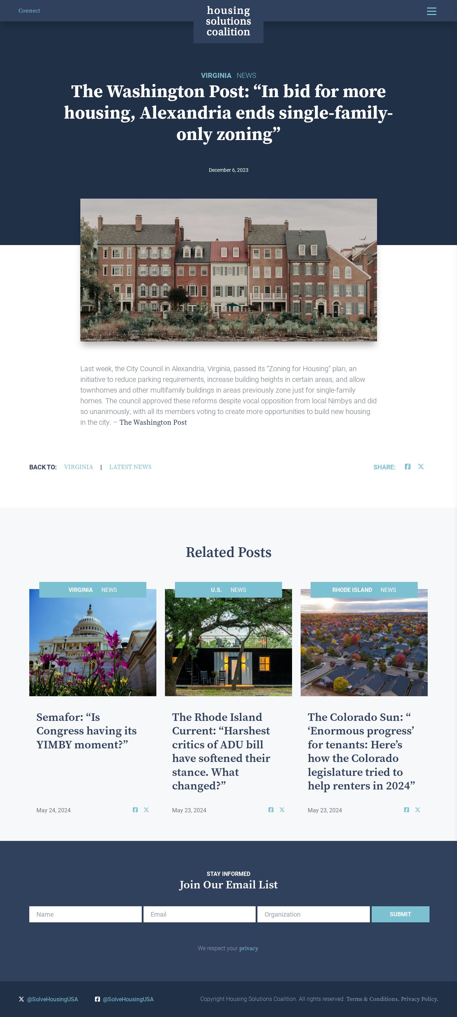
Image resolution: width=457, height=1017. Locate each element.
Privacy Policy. (419, 999)
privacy (248, 948)
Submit (400, 914)
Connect (29, 10)
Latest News (130, 467)
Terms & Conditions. (373, 999)
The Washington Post (153, 422)
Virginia (78, 467)
